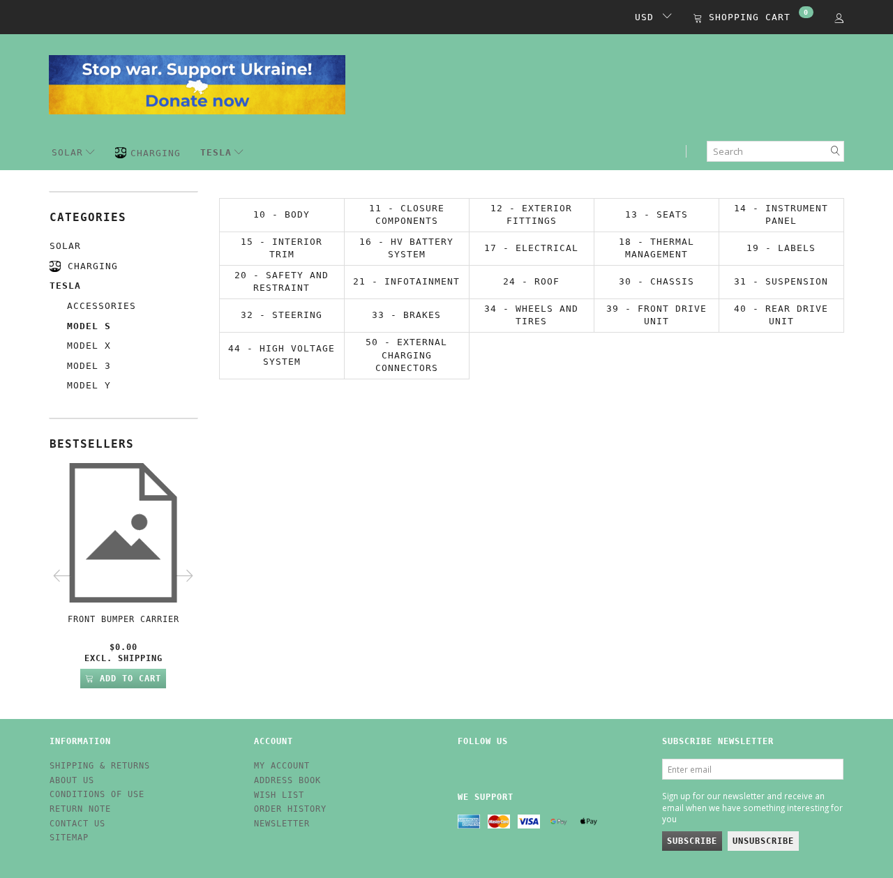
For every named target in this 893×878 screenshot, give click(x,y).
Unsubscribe (763, 841)
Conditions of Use (97, 794)
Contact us (77, 823)
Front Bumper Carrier (123, 619)
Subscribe (692, 841)
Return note (80, 809)
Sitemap (69, 837)
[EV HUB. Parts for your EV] (197, 83)
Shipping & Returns (100, 766)
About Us (72, 780)
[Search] (836, 151)
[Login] (839, 18)
